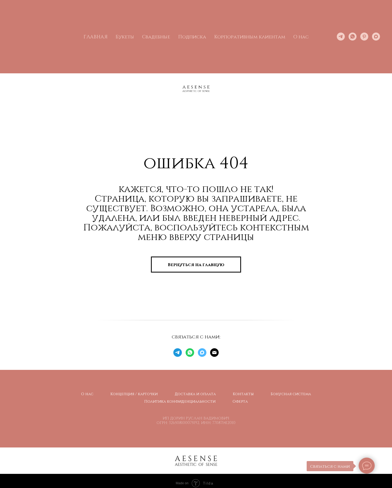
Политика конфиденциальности (179, 401)
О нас (87, 393)
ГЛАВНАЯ (95, 36)
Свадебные (156, 36)
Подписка (192, 36)
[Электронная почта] (214, 352)
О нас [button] (301, 36)
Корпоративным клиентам (249, 36)
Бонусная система (291, 393)
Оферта (240, 401)
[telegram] (341, 37)
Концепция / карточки (134, 393)
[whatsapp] (353, 37)
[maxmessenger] (376, 37)
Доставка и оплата (195, 393)
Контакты (243, 393)
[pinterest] (364, 37)
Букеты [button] (124, 36)
